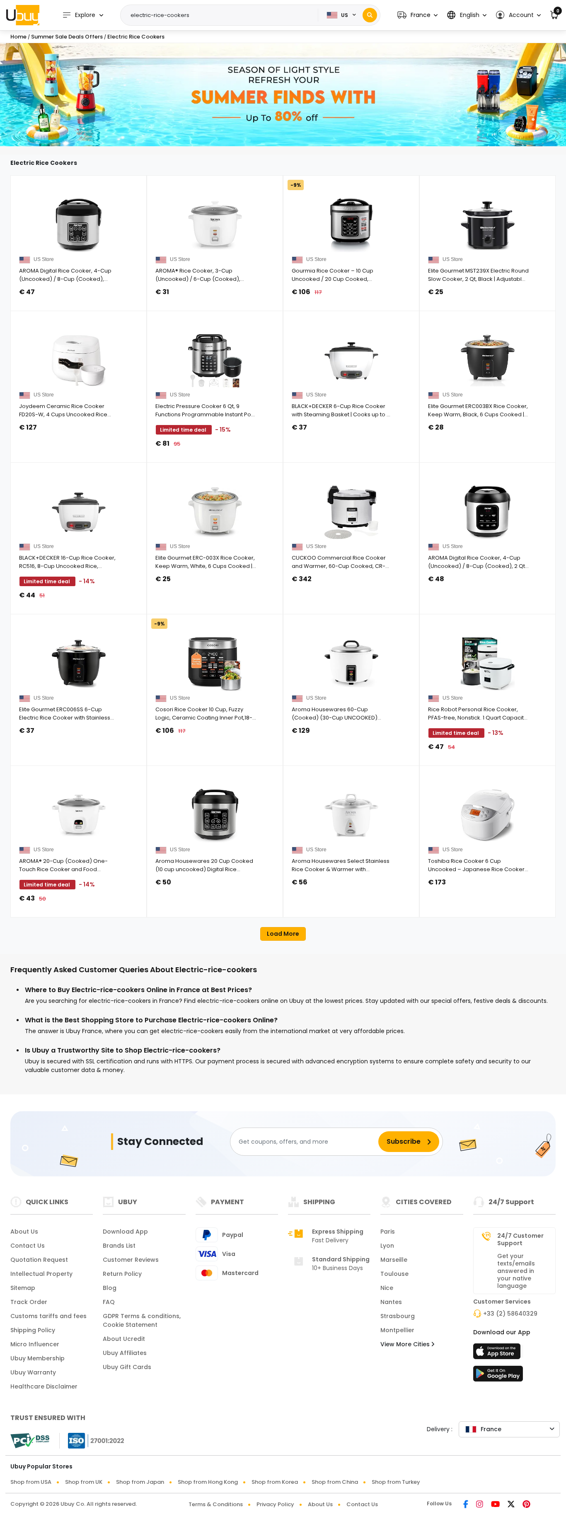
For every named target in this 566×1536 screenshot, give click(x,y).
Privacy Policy (275, 1504)
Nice (386, 1288)
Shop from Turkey (396, 1482)
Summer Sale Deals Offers (67, 37)
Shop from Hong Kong (208, 1482)
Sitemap (22, 1288)
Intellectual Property (41, 1274)
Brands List (119, 1245)
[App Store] (498, 1353)
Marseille (393, 1260)
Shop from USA (30, 1482)
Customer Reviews (131, 1260)
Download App (125, 1231)
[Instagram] (479, 1505)
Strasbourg (397, 1316)
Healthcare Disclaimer (43, 1386)
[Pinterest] (526, 1505)
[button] (417, 15)
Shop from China (335, 1482)
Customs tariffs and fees (48, 1316)
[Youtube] (495, 1505)
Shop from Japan (140, 1482)
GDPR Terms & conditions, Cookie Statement (142, 1320)
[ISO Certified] (92, 1440)
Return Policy (122, 1274)
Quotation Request (39, 1260)
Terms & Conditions (216, 1504)
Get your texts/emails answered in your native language (516, 1271)
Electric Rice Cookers (135, 37)
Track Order (28, 1302)
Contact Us (27, 1245)
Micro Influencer (34, 1344)
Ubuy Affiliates (125, 1353)
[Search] (370, 15)
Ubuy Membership (37, 1358)
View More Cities (405, 1344)
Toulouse (394, 1274)
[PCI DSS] (29, 1440)
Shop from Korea (275, 1482)
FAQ (109, 1302)
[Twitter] (511, 1505)
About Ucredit (124, 1339)
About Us (24, 1231)
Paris (387, 1231)
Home (18, 37)
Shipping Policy (32, 1330)
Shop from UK (83, 1482)
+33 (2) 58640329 (510, 1313)
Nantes (391, 1302)
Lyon (387, 1245)
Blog (109, 1288)
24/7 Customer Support (520, 1239)
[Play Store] (498, 1376)
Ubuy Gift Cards (127, 1367)
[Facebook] (466, 1505)
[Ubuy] (22, 15)
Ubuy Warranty (33, 1372)
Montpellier (397, 1330)
